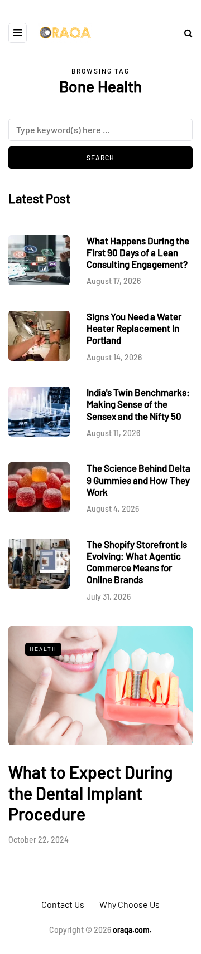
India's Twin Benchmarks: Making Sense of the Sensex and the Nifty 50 (138, 404)
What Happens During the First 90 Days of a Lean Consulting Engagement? (138, 252)
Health (43, 648)
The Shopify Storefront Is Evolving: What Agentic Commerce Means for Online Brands (137, 562)
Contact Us (62, 904)
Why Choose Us (129, 904)
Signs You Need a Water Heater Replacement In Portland (134, 328)
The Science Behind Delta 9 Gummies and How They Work (138, 479)
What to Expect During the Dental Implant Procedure (90, 793)
